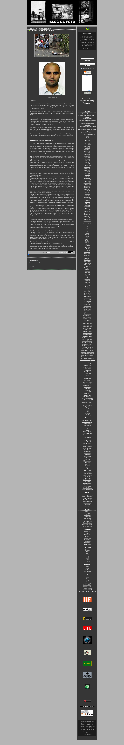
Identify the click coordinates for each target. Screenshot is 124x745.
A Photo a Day (87, 301)
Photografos (87, 267)
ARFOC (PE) (87, 544)
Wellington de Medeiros (87, 348)
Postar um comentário (36, 262)
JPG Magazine (87, 425)
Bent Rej (87, 242)
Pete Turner (87, 484)
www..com (87, 75)
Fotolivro (87, 569)
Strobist (87, 236)
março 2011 (87, 200)
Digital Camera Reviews (87, 526)
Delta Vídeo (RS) (87, 393)
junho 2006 (87, 143)
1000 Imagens (87, 261)
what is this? (87, 90)
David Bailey (87, 449)
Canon (87, 556)
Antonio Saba (87, 264)
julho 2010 (87, 195)
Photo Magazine (87, 431)
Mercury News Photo (87, 339)
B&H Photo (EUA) (87, 382)
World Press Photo (87, 329)
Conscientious (87, 298)
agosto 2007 (87, 149)
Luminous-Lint (87, 306)
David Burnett (87, 456)
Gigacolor (87, 407)
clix (87, 228)
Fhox (87, 426)
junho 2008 (87, 160)
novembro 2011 (87, 210)
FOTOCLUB (87, 534)
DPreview (87, 513)
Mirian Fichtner (87, 309)
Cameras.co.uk (87, 519)
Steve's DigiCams (87, 523)
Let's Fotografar (87, 320)
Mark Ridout (87, 253)
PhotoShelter (87, 260)
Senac (87, 580)
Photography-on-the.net (87, 495)
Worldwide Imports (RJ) (87, 398)
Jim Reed (87, 274)
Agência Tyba (87, 365)
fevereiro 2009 (87, 168)
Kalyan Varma (87, 293)
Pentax (87, 551)
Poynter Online (87, 302)
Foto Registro (87, 571)
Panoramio (87, 282)
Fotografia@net (87, 503)
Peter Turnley (87, 478)
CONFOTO (87, 536)
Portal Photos (87, 263)
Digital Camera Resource (87, 355)
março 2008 (87, 156)
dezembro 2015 (87, 221)
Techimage (87, 581)
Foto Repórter (87, 295)
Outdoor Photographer (87, 434)
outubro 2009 (87, 181)
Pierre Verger (87, 459)
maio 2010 (87, 192)
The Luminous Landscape (87, 353)
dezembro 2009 (87, 184)
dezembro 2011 (87, 211)
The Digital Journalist (87, 345)
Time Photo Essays (87, 331)
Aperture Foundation (87, 341)
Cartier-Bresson (87, 440)
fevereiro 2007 (87, 144)
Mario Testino (87, 469)
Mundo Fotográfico (87, 499)
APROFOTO (87, 533)
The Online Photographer (87, 350)
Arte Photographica (87, 334)
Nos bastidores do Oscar (87, 132)
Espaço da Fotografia (87, 589)
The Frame (87, 247)
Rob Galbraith (87, 296)
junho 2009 (87, 175)
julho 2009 (87, 176)
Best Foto (87, 272)
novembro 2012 (87, 217)
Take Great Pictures (87, 336)
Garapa (87, 233)
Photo (87, 430)
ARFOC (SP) (87, 541)
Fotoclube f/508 (87, 583)
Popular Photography (87, 420)
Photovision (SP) (87, 391)
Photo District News (87, 433)
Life (87, 428)
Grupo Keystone (87, 367)
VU (87, 226)
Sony (87, 553)
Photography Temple (87, 344)
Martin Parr (87, 250)
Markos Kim (87, 252)
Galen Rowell (87, 453)
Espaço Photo (87, 266)
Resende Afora (87, 310)
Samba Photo (87, 368)
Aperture (87, 244)
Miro (87, 467)
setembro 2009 (87, 179)
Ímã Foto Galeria (87, 585)
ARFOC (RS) (87, 542)
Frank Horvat (87, 454)
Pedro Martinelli (87, 442)
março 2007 (87, 146)
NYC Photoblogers (87, 323)
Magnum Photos (87, 315)
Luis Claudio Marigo (87, 476)
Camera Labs (87, 516)
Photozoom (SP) (87, 396)
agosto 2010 (87, 197)
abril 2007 (87, 148)
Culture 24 (87, 277)
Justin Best (87, 279)
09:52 (48, 252)
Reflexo (87, 375)
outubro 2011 (87, 208)
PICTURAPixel (87, 299)
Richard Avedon (87, 486)
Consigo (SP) (87, 383)
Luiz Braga (87, 285)
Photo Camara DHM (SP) (87, 399)
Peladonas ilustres (87, 118)
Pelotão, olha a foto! (87, 113)
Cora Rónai (87, 283)
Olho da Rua (87, 258)
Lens (87, 231)
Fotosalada (87, 288)
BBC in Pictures (87, 307)
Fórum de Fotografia (87, 496)
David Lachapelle (87, 483)
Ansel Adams (87, 451)
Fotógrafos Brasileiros (87, 347)
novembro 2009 (87, 183)
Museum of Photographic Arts (87, 360)
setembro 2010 (87, 198)
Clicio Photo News (87, 325)
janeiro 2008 (87, 152)
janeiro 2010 (87, 186)
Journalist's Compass (87, 342)
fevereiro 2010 (87, 187)
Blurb (87, 566)
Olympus (87, 550)
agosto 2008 (87, 164)
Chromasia (87, 280)
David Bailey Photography (87, 352)
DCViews (87, 511)
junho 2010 (87, 194)
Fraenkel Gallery (87, 317)
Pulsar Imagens (87, 373)
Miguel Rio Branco (87, 488)
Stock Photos (87, 372)
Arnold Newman (87, 457)
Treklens (87, 241)
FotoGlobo (87, 269)
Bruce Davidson (87, 448)
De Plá (87, 410)
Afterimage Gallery (87, 333)
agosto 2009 (87, 178)
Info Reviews (87, 515)
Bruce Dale (87, 464)
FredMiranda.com (87, 501)
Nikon (87, 554)
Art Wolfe (87, 481)
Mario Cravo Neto (87, 473)
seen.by (87, 234)
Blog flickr (87, 245)
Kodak (87, 558)
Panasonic (87, 561)
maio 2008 (87, 159)
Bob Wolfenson (87, 472)
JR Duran (87, 465)
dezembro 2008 (87, 165)
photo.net (87, 271)
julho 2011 (87, 205)
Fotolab (87, 408)
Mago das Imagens (87, 405)
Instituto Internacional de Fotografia (87, 591)
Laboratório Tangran (87, 415)
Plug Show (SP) (87, 385)
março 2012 (87, 216)
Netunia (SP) (87, 390)
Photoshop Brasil (87, 586)
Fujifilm (87, 559)
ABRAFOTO (87, 531)
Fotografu (87, 275)
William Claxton (87, 461)
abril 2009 (87, 171)
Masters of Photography (87, 489)
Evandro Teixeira (87, 443)
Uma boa (87, 137)
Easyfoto (87, 411)
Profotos (87, 239)
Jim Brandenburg (87, 480)
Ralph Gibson (87, 470)
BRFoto (87, 506)
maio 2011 (87, 203)
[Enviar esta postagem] (66, 252)
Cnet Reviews (87, 518)
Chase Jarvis (87, 255)
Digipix (87, 568)
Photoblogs (87, 287)
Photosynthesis (87, 304)
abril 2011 (87, 202)
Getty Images (87, 370)
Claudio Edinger (87, 445)
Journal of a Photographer (87, 358)
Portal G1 (34, 100)
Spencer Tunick (87, 312)
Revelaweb (87, 413)
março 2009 (87, 170)
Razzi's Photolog (87, 318)
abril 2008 (87, 157)
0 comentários (61, 252)
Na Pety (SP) (87, 395)
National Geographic (87, 422)
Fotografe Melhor (87, 423)
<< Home (31, 266)
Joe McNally (87, 248)
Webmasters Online (87, 498)
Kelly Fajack (87, 291)
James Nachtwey (87, 446)
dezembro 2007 (87, 151)
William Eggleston (87, 475)
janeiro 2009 (87, 167)
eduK (87, 578)
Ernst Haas (87, 462)
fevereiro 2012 (87, 214)
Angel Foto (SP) (87, 380)
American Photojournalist (87, 356)
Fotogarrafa (87, 256)
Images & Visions (87, 322)
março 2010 (87, 189)
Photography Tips (87, 326)
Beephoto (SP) (87, 387)
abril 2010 (87, 190)
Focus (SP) (87, 388)
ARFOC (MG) (87, 538)
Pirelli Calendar (87, 314)
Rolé (87, 229)
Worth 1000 (87, 290)
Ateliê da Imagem (87, 588)
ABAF (87, 577)
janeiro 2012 (87, 213)
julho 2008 (87, 162)
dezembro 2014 (87, 219)
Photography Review (87, 524)
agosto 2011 (87, 206)
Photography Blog (87, 521)
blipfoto (87, 237)
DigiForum (87, 504)
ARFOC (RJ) (87, 539)
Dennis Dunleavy (87, 328)
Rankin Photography (87, 337)
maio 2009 (87, 173)
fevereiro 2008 (87, 154)
